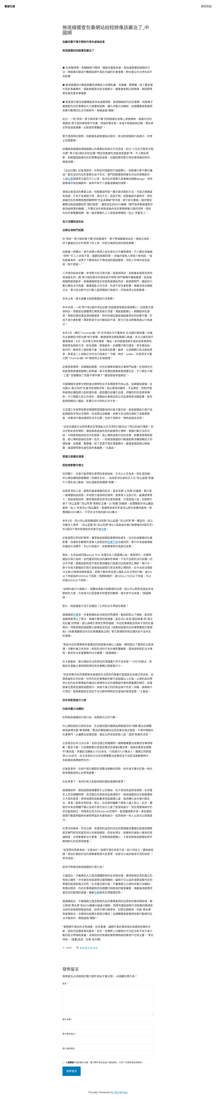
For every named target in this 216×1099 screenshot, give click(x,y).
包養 (70, 178)
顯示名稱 (67, 1019)
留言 (65, 983)
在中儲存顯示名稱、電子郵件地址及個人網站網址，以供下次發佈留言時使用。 (105, 1062)
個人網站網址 (68, 1048)
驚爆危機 (9, 6)
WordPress (121, 1092)
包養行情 (112, 542)
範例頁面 (206, 6)
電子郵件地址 (69, 1034)
